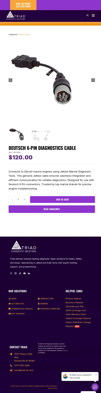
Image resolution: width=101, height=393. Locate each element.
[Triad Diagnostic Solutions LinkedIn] (29, 273)
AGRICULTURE (46, 298)
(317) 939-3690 (22, 365)
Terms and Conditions (27, 386)
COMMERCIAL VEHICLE (22, 309)
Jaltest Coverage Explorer (78, 318)
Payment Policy (52, 388)
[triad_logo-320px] (16, 12)
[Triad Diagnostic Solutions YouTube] (24, 273)
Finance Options (73, 298)
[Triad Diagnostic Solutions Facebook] (11, 273)
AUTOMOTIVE (17, 303)
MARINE (44, 303)
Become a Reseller (74, 302)
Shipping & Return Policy (42, 386)
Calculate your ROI (75, 306)
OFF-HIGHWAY (18, 313)
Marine (28, 34)
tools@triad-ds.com (23, 370)
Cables (21, 34)
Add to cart (62, 199)
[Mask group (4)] (23, 240)
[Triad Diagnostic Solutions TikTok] (20, 273)
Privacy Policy (15, 386)
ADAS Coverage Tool (76, 310)
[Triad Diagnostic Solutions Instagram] (16, 273)
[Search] (87, 15)
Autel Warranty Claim (76, 314)
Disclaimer (53, 386)
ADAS (13, 298)
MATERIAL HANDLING (50, 309)
